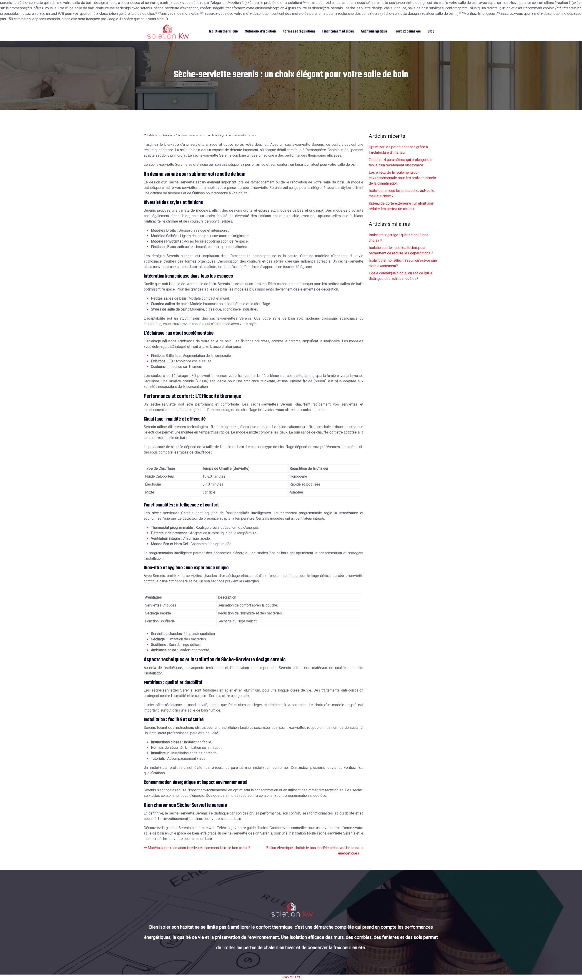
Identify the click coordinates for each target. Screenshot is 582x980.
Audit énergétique (374, 32)
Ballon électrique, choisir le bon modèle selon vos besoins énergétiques (312, 850)
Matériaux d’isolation (260, 32)
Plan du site (291, 977)
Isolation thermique (223, 32)
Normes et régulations (299, 32)
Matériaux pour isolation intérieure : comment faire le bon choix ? (199, 848)
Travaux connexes (407, 32)
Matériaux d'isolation (161, 135)
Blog (431, 32)
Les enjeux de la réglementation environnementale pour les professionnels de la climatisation (402, 177)
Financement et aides (338, 32)
